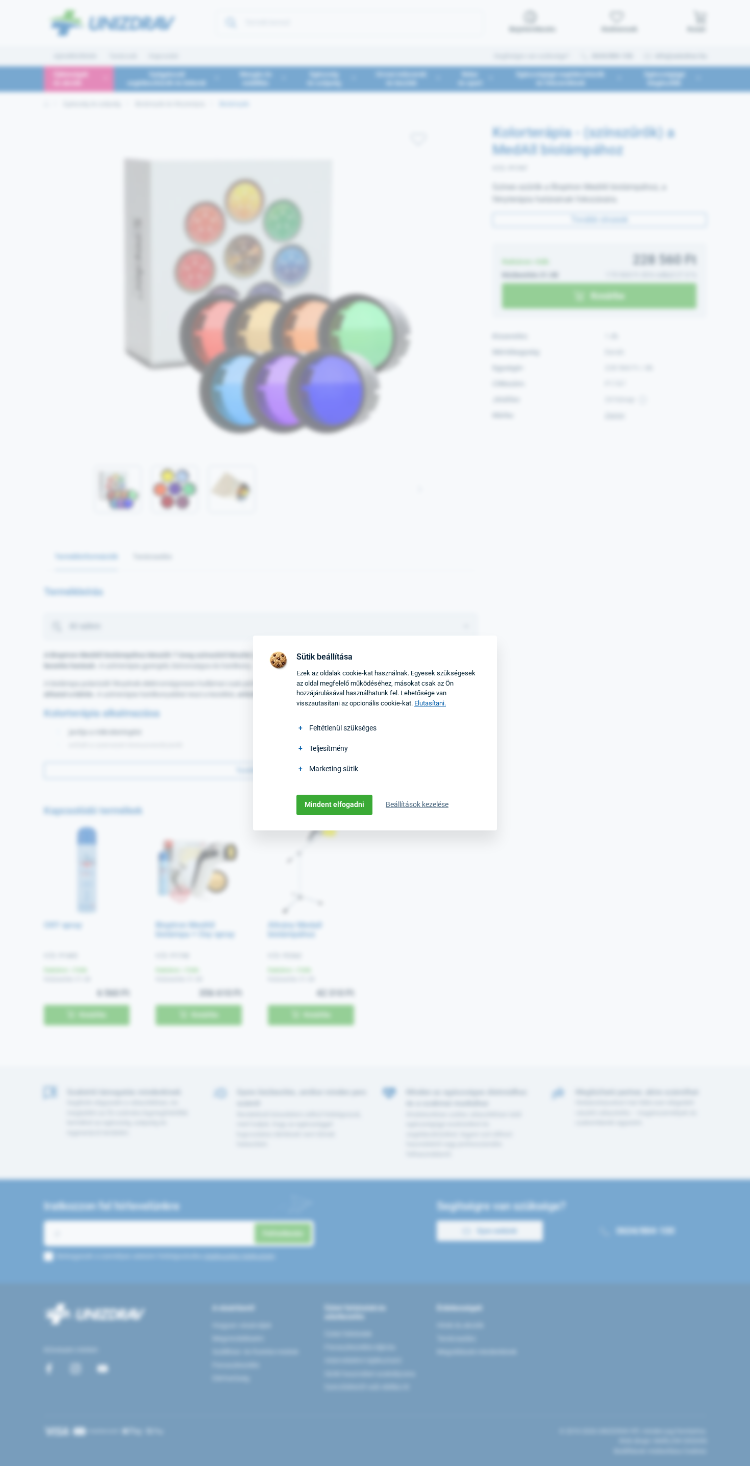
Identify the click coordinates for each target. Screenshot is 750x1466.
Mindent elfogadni (334, 804)
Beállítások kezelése (417, 804)
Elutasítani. (430, 703)
